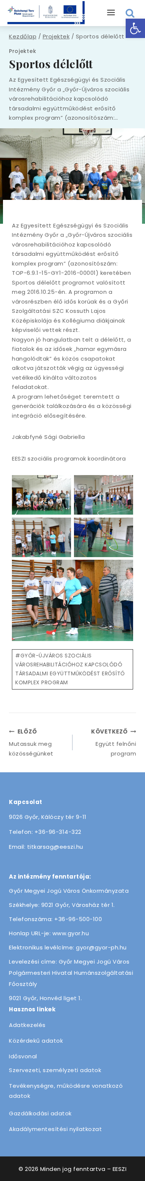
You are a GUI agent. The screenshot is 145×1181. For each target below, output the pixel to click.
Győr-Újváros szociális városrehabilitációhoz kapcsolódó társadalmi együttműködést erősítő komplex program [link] (70, 669)
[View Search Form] (130, 13)
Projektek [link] (22, 51)
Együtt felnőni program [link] (113, 742)
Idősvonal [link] (23, 1056)
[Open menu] (111, 13)
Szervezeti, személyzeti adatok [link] (55, 1070)
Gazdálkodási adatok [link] (40, 1113)
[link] (135, 28)
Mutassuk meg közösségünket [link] (31, 742)
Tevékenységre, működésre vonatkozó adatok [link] (66, 1091)
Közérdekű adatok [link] (36, 1041)
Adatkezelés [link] (27, 1025)
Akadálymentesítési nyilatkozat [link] (55, 1129)
